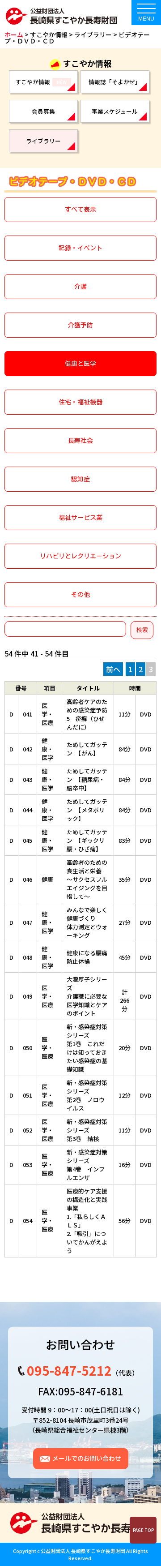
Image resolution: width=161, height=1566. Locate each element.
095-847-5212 (69, 1370)
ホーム (13, 34)
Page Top (143, 1530)
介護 (80, 286)
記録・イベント (80, 248)
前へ (113, 669)
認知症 (80, 479)
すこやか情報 (41, 81)
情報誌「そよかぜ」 (115, 81)
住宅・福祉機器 (80, 402)
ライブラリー (93, 34)
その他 (80, 595)
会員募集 (43, 111)
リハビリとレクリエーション (80, 556)
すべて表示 (80, 209)
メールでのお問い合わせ (86, 1458)
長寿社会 (80, 441)
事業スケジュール (115, 111)
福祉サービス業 (80, 518)
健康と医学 (80, 363)
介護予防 (80, 325)
